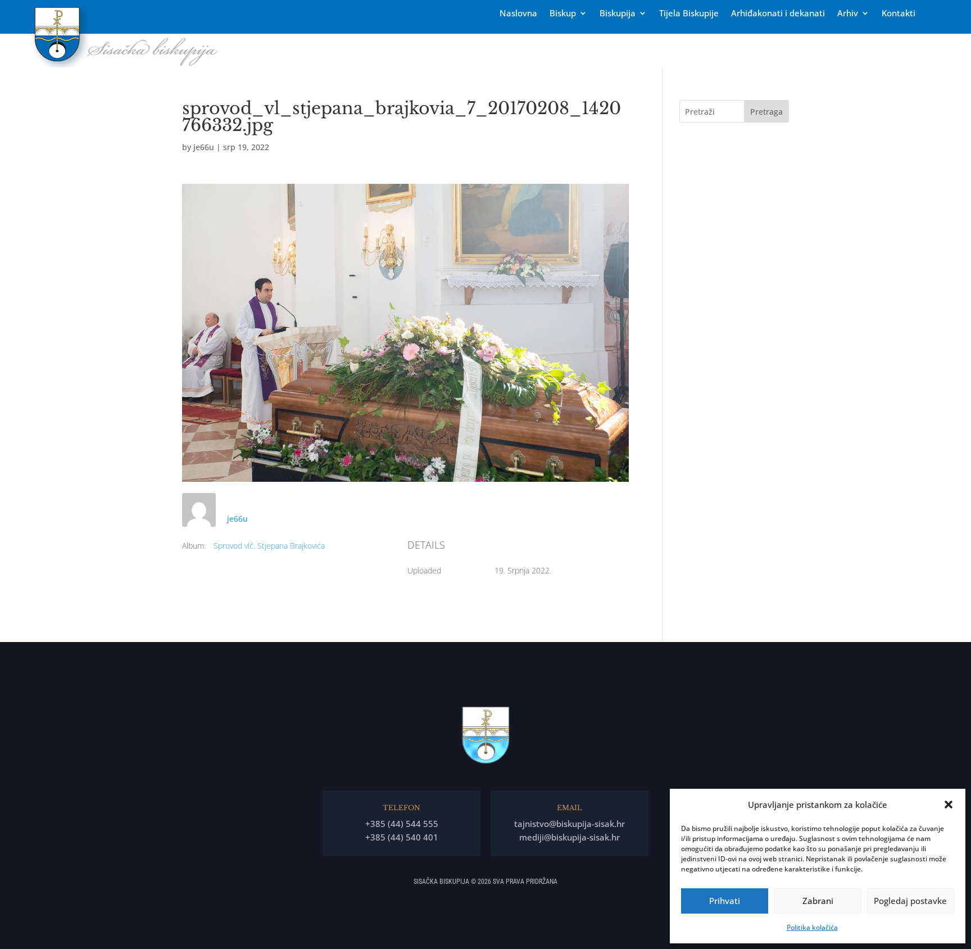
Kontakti (898, 14)
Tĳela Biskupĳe (689, 14)
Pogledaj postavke (910, 900)
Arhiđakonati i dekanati (778, 14)
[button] (948, 804)
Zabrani (817, 900)
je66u (203, 147)
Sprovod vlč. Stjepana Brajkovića (269, 545)
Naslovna (518, 14)
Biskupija (618, 14)
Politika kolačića (812, 927)
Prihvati (724, 900)
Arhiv (847, 14)
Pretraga (766, 111)
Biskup (563, 14)
